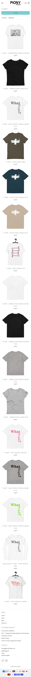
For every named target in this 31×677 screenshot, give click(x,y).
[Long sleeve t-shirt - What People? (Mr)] (15, 547)
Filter (15, 12)
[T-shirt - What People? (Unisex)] (15, 585)
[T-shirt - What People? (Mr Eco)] (15, 436)
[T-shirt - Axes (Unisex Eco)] (15, 252)
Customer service (6, 636)
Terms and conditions (7, 631)
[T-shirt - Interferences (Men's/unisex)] (15, 37)
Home (3, 615)
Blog (2, 620)
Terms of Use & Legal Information (11, 641)
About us (4, 623)
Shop (2, 618)
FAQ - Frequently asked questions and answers (15, 633)
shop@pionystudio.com (8, 648)
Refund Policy (5, 638)
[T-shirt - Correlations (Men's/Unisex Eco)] (15, 288)
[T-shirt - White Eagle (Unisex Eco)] (15, 181)
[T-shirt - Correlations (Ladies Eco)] (15, 72)
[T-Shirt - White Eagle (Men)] (15, 146)
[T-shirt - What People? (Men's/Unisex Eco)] (15, 108)
